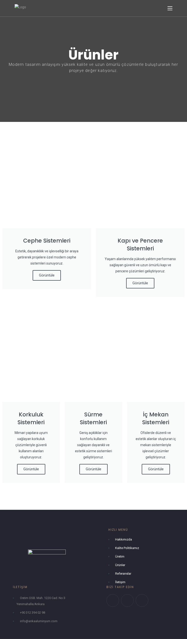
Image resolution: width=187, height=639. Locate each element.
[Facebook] (127, 600)
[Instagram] (112, 600)
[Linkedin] (142, 600)
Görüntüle (47, 275)
